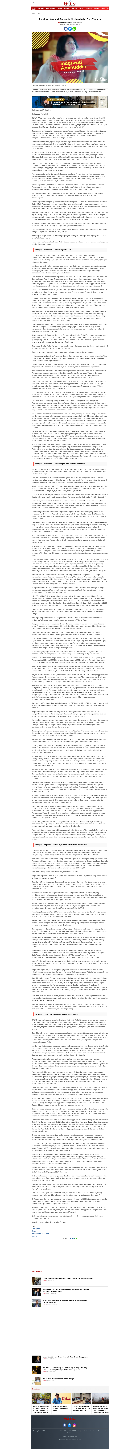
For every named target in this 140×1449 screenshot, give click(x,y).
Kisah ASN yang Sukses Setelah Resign (58, 1379)
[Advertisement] (70, 1257)
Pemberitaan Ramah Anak (98, 1431)
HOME (33, 8)
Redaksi (51, 1431)
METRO (60, 8)
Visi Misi (45, 1431)
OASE (103, 8)
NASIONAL (41, 8)
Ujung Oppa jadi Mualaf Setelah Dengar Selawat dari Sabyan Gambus (68, 1278)
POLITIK (74, 8)
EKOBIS (96, 8)
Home (34, 13)
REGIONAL (67, 8)
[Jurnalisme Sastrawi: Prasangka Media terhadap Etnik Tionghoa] (66, 29)
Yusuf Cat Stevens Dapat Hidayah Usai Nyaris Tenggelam (65, 1357)
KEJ (70, 1431)
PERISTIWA (89, 8)
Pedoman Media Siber (61, 1431)
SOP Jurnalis (76, 1431)
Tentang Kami (37, 1431)
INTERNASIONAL (50, 8)
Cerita (38, 13)
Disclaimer (70, 1433)
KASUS (81, 8)
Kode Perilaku (85, 1431)
